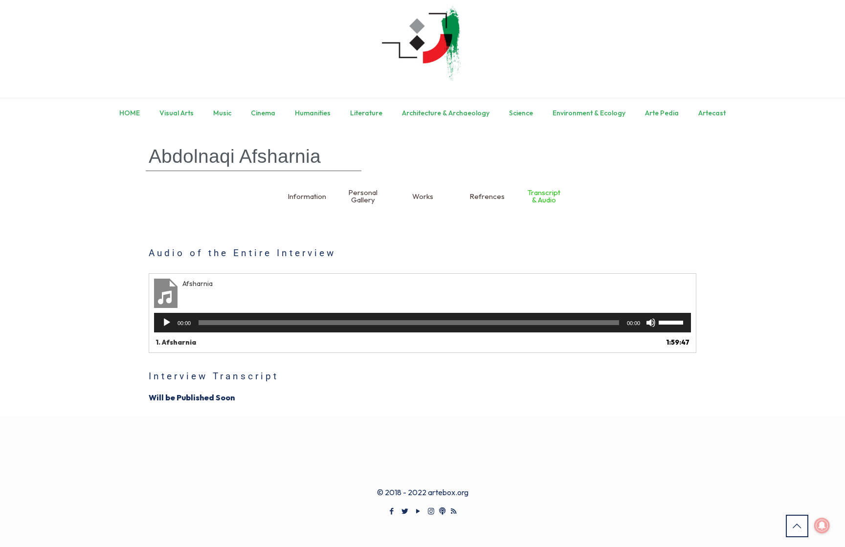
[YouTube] (418, 511)
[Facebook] (391, 511)
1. (176, 342)
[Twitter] (405, 511)
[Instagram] (431, 511)
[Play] (167, 323)
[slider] (672, 321)
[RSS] (453, 511)
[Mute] (651, 323)
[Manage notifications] (822, 525)
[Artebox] (422, 49)
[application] (422, 322)
